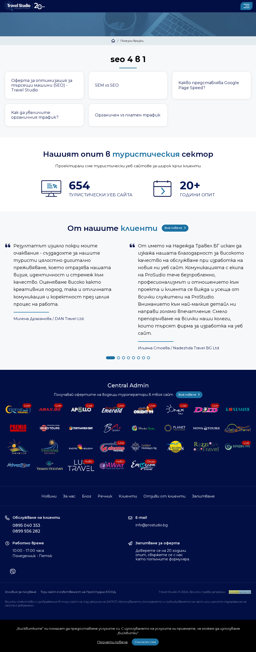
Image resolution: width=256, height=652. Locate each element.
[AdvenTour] (18, 465)
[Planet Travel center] (175, 428)
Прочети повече (112, 642)
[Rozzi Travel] (206, 446)
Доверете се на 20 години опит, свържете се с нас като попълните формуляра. (163, 554)
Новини (49, 496)
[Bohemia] (237, 409)
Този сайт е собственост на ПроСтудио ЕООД (78, 592)
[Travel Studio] (24, 6)
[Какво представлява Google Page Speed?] (211, 85)
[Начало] (113, 41)
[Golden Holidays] (143, 446)
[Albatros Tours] (175, 446)
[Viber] (13, 572)
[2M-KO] (49, 428)
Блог (86, 496)
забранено (26, 605)
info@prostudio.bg (152, 525)
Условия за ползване (20, 592)
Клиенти (128, 496)
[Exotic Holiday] (81, 446)
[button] (110, 357)
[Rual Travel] (112, 428)
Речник (105, 496)
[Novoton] (18, 446)
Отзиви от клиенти (165, 496)
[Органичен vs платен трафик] (128, 115)
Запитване (203, 496)
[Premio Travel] (18, 428)
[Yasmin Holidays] (49, 465)
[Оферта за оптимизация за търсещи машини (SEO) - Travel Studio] (44, 85)
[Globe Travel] (237, 428)
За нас (69, 496)
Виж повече (173, 228)
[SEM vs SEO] (128, 85)
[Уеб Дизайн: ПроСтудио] (238, 592)
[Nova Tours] (206, 428)
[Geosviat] (81, 428)
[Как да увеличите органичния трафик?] (44, 115)
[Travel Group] (49, 446)
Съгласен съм (145, 642)
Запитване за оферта (158, 543)
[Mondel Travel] (143, 428)
